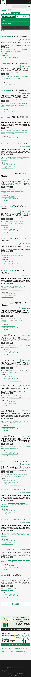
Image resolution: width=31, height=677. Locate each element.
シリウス (3, 335)
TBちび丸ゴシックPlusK (7, 173)
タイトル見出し (20, 105)
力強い (17, 533)
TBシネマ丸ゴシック (5, 143)
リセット (15, 27)
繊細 (20, 588)
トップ (2, 661)
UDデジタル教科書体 (6, 36)
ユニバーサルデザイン (5, 53)
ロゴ (24, 158)
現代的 (9, 588)
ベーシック (7, 347)
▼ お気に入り (25, 13)
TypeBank (3, 10)
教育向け (19, 51)
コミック (18, 158)
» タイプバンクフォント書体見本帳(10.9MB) (13, 648)
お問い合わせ (4, 670)
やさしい (3, 51)
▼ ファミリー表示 (5, 13)
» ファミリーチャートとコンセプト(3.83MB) (13, 651)
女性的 (12, 223)
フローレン (3, 549)
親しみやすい (25, 49)
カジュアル (10, 49)
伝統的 (9, 157)
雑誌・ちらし (11, 51)
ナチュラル (3, 223)
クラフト (7, 158)
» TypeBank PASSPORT (8, 164)
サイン (26, 105)
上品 (14, 49)
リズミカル (3, 476)
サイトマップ (4, 664)
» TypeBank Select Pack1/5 (10, 57)
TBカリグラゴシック (5, 461)
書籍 (7, 51)
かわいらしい (18, 49)
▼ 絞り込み (15, 13)
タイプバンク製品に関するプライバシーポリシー (12, 667)
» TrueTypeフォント (7, 167)
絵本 (16, 51)
